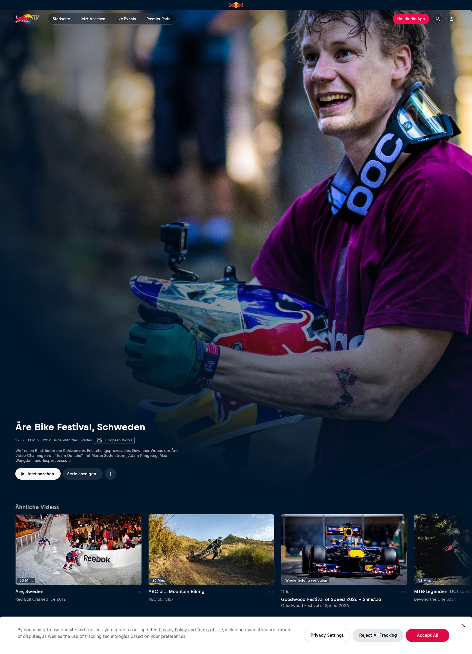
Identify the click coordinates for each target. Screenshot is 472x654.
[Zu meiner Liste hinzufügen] (110, 474)
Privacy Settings (327, 635)
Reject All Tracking (378, 635)
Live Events (126, 19)
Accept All (427, 635)
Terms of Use (210, 629)
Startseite (61, 19)
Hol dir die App (411, 19)
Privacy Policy (173, 629)
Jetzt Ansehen (92, 19)
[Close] (463, 625)
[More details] (138, 591)
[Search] (438, 19)
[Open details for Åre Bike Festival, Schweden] (236, 255)
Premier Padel (159, 19)
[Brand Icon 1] (236, 5)
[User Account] (451, 19)
